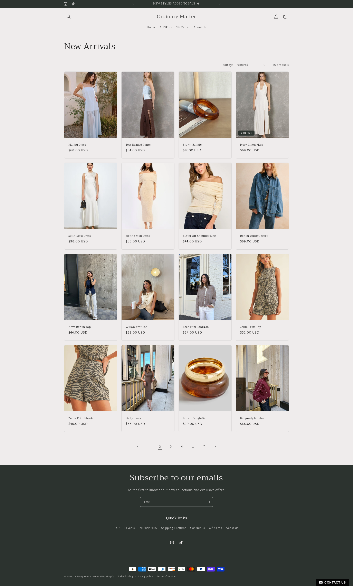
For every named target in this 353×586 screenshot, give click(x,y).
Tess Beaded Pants (138, 144)
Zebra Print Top (250, 327)
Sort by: (228, 65)
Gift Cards (215, 528)
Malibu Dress (77, 144)
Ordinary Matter (82, 576)
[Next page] (215, 446)
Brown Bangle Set (195, 418)
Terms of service (166, 576)
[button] (68, 16)
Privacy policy (145, 576)
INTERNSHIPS (148, 528)
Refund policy (125, 576)
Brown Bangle (192, 144)
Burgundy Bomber (252, 418)
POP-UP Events (125, 528)
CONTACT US (334, 582)
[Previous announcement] (132, 4)
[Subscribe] (208, 502)
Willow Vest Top (136, 327)
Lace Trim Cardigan (196, 327)
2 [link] (160, 447)
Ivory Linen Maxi (251, 144)
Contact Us (197, 528)
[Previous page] (137, 446)
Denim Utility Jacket (254, 236)
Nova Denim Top (79, 327)
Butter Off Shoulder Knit (199, 236)
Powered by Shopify (103, 576)
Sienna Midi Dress (138, 236)
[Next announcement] (220, 4)
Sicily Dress (133, 418)
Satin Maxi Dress (79, 236)
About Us (232, 528)
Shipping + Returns (173, 528)
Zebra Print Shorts (81, 418)
